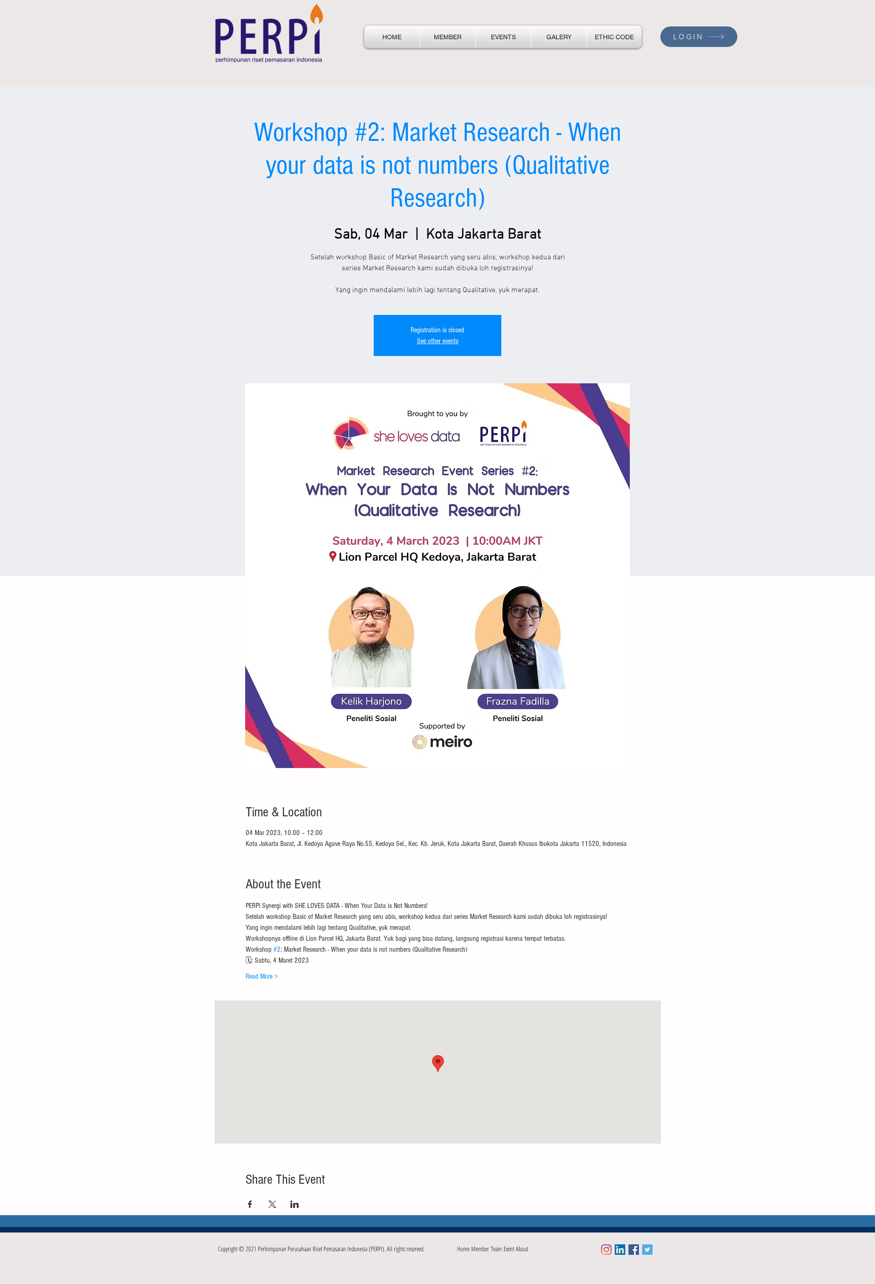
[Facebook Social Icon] (633, 1249)
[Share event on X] (272, 1204)
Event (510, 1248)
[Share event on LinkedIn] (294, 1204)
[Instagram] (606, 1249)
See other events (437, 341)
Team (497, 1248)
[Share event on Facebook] (250, 1204)
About (522, 1248)
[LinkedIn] (620, 1249)
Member (481, 1248)
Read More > (262, 976)
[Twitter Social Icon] (647, 1249)
